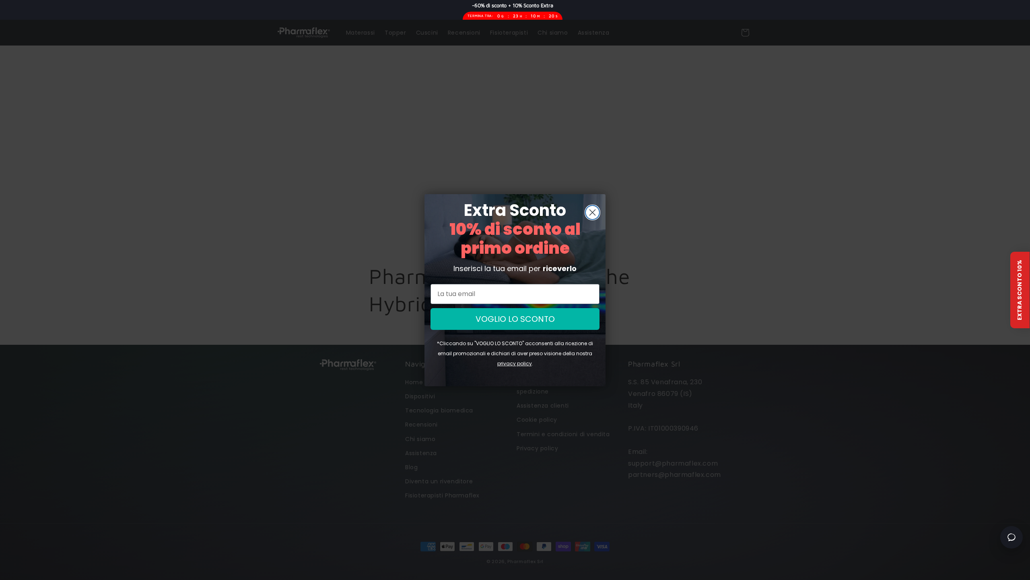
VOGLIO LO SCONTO (515, 319)
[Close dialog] (592, 212)
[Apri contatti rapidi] (1011, 537)
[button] (1020, 290)
